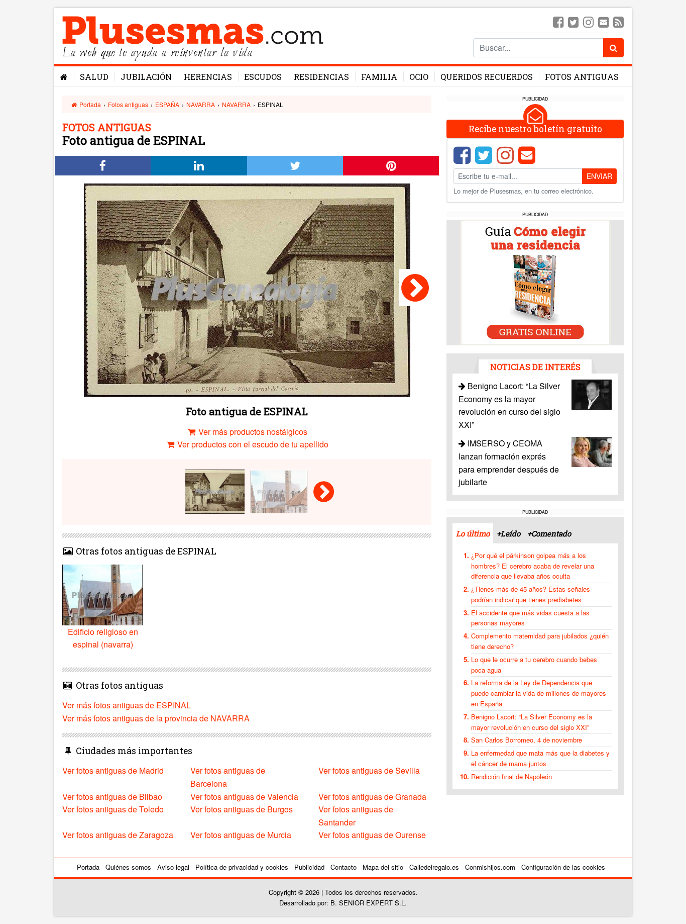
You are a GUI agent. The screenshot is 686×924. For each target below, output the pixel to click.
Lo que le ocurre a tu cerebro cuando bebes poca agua (534, 665)
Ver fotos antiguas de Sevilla (369, 770)
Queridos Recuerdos (486, 76)
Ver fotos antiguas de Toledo (113, 809)
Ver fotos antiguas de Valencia (244, 796)
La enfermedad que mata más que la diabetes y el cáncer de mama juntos (540, 758)
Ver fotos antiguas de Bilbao (112, 796)
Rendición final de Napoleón (511, 776)
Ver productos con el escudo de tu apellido (251, 444)
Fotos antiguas (582, 76)
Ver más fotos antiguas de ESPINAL (126, 705)
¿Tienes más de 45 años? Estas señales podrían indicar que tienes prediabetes (530, 594)
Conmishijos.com (490, 867)
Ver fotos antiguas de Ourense (372, 835)
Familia (379, 76)
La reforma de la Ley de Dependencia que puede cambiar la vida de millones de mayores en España (538, 693)
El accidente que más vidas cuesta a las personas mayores (530, 618)
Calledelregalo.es (434, 867)
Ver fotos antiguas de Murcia (240, 835)
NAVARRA (200, 104)
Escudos (263, 76)
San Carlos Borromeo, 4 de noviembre (526, 740)
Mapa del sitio (383, 867)
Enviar (599, 176)
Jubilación (146, 76)
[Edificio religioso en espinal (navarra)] (415, 287)
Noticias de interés (535, 366)
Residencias (321, 76)
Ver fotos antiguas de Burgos (241, 809)
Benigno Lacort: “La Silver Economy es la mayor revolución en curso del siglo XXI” (531, 722)
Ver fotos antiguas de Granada (372, 796)
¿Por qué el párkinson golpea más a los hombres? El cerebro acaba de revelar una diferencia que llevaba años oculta (532, 565)
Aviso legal (173, 867)
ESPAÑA (167, 104)
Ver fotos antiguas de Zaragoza (117, 835)
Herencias (208, 76)
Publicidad (309, 867)
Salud (94, 76)
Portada (89, 104)
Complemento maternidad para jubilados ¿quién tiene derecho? (540, 641)
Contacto (343, 867)
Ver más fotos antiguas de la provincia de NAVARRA (156, 718)
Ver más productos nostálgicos (251, 431)
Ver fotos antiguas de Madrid (113, 770)
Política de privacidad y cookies (241, 867)
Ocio (418, 76)
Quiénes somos (128, 867)
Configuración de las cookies (563, 867)
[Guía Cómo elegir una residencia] (535, 282)
